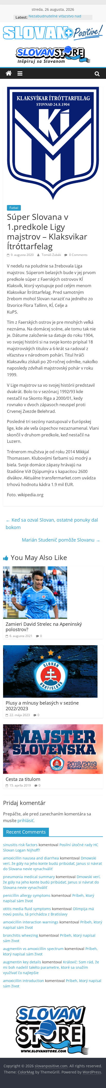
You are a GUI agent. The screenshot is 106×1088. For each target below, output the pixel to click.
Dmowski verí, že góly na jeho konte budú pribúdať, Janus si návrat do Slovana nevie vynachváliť (52, 863)
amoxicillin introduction (23, 980)
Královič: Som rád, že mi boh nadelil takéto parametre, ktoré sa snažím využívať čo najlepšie (51, 967)
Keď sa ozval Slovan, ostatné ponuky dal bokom (52, 523)
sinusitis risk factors (20, 844)
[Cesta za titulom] (53, 727)
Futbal (14, 208)
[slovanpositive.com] (8, 73)
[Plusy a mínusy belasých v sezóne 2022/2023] (50, 648)
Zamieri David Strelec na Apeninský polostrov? (44, 627)
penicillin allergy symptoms (26, 895)
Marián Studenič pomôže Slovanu (61, 540)
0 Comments (77, 255)
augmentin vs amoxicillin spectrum (33, 948)
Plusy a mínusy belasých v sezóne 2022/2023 (42, 706)
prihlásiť (25, 820)
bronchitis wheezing (20, 935)
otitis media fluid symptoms (27, 908)
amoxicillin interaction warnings (30, 922)
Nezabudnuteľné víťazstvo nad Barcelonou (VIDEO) (55, 20)
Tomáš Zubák (52, 255)
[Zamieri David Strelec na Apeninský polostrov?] (35, 569)
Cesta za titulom (23, 779)
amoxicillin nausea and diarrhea (31, 858)
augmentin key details (22, 962)
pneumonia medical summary (29, 876)
